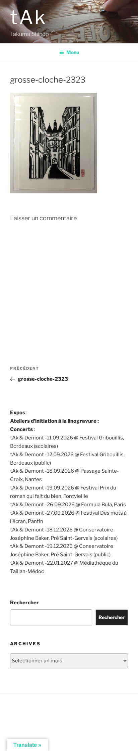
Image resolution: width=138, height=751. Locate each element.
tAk (28, 17)
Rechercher (24, 603)
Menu (72, 52)
